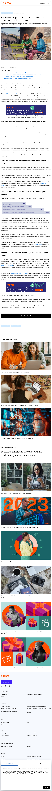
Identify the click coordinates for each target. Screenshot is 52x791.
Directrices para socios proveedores (8, 738)
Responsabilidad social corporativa (34, 756)
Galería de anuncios (5, 696)
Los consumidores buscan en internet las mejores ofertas (16, 72)
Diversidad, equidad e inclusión (33, 759)
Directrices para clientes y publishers (9, 711)
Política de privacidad (5, 706)
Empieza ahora (43, 3)
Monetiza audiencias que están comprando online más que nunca (17, 78)
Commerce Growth (24, 152)
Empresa (3, 759)
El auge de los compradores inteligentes (11, 93)
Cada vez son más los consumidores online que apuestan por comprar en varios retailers (22, 74)
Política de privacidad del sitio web (8, 708)
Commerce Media (5, 326)
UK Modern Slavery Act (6, 746)
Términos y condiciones (6, 733)
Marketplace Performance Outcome (34, 694)
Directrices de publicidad (32, 733)
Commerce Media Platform (7, 265)
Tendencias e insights (7, 13)
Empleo (2, 756)
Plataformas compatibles (32, 735)
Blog (28, 722)
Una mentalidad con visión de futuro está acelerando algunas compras (18, 76)
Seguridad (29, 712)
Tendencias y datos (16, 326)
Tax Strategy (29, 746)
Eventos (2, 724)
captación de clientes (37, 244)
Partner (28, 696)
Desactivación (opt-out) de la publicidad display (37, 706)
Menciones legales (5, 735)
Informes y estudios (5, 722)
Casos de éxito (4, 694)
